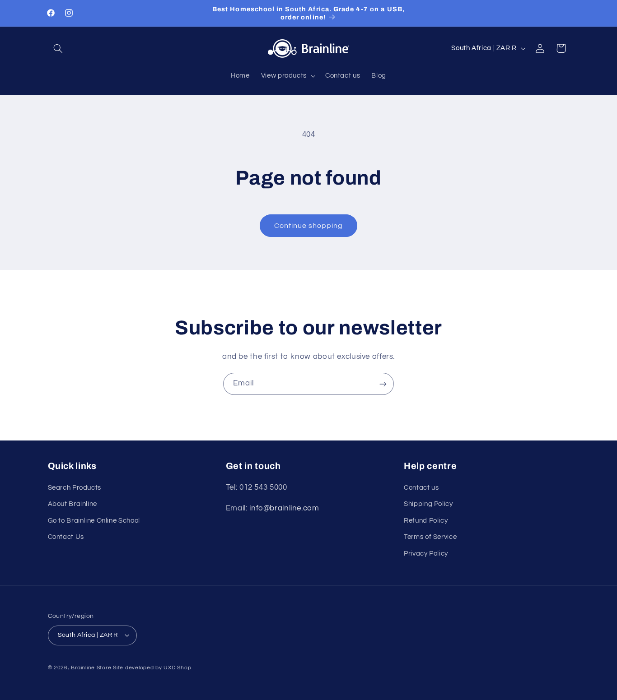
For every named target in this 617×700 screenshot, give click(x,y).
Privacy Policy (426, 553)
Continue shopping (308, 225)
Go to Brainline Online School (94, 520)
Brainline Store (91, 667)
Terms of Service (430, 536)
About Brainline (72, 504)
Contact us (421, 487)
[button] (58, 48)
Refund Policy (426, 520)
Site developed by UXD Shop (152, 667)
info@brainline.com (284, 508)
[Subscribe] (383, 384)
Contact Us (66, 536)
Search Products (74, 487)
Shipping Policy (428, 504)
